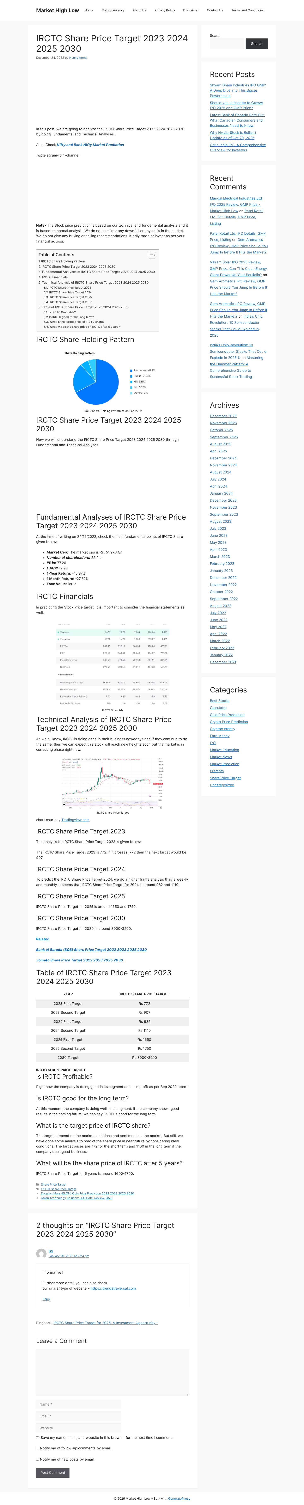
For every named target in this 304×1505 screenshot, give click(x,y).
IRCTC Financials (55, 277)
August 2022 (220, 606)
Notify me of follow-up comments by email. (76, 1448)
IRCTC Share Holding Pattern (63, 261)
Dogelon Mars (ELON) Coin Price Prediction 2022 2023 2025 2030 (87, 1193)
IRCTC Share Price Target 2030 (70, 302)
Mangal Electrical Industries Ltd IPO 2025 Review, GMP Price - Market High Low (236, 204)
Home (89, 10)
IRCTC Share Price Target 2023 (70, 287)
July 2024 (218, 479)
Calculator (218, 708)
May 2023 (218, 542)
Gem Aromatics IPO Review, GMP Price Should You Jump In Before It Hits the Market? (239, 246)
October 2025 (221, 430)
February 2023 (222, 564)
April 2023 (218, 549)
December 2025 (223, 416)
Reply (46, 1299)
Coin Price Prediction (227, 715)
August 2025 (220, 444)
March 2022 (220, 641)
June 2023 (219, 535)
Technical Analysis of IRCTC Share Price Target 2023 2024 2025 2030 (95, 283)
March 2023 (220, 557)
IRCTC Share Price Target (58, 1189)
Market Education (224, 750)
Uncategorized (222, 785)
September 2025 (224, 437)
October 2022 (221, 592)
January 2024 (221, 493)
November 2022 (223, 585)
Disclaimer (191, 10)
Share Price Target (53, 1184)
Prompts (217, 771)
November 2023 (223, 507)
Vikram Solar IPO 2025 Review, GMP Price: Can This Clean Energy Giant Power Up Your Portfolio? (238, 268)
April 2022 (218, 634)
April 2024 (218, 486)
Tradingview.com (75, 820)
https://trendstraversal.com (113, 1288)
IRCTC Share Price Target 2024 (70, 292)
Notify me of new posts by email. (67, 1459)
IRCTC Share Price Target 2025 (70, 297)
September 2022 (224, 599)
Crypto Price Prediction (229, 722)
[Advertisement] (112, 96)
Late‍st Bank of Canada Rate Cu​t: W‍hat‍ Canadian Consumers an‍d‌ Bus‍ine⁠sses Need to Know (237, 120)
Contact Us (215, 10)
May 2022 (218, 627)
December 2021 (223, 662)
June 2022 (218, 620)
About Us (139, 10)
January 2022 (221, 655)
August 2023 (220, 521)
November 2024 (223, 465)
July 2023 (218, 528)
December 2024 (223, 458)
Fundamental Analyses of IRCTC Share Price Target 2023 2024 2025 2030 (98, 272)
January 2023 (221, 571)
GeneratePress (179, 1498)
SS (51, 1251)
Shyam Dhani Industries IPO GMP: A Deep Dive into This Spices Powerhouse (238, 90)
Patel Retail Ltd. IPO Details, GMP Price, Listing (236, 217)
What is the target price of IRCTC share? (76, 321)
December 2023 (223, 500)
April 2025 (218, 451)
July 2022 (218, 613)
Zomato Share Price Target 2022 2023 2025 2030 (79, 960)
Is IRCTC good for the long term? (71, 317)
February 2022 (222, 648)
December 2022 (223, 578)
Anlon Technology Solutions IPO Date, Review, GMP (77, 1198)
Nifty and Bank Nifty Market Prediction (90, 145)
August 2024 (220, 472)
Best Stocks (220, 701)
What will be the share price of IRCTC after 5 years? (84, 326)
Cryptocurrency (113, 10)
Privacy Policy (164, 10)
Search (215, 35)
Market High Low (57, 10)
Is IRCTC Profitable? (62, 312)
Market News (221, 757)
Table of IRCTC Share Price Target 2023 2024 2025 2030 (85, 307)
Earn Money (220, 736)
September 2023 (224, 514)
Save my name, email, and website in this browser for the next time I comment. (107, 1438)
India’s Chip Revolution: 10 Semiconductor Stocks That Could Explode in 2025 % (238, 351)
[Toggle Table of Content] (150, 255)
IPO (213, 743)
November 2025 (223, 423)
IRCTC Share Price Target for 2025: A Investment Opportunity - (106, 1323)
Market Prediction (224, 764)
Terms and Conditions (247, 10)
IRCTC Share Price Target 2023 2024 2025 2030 (78, 267)
